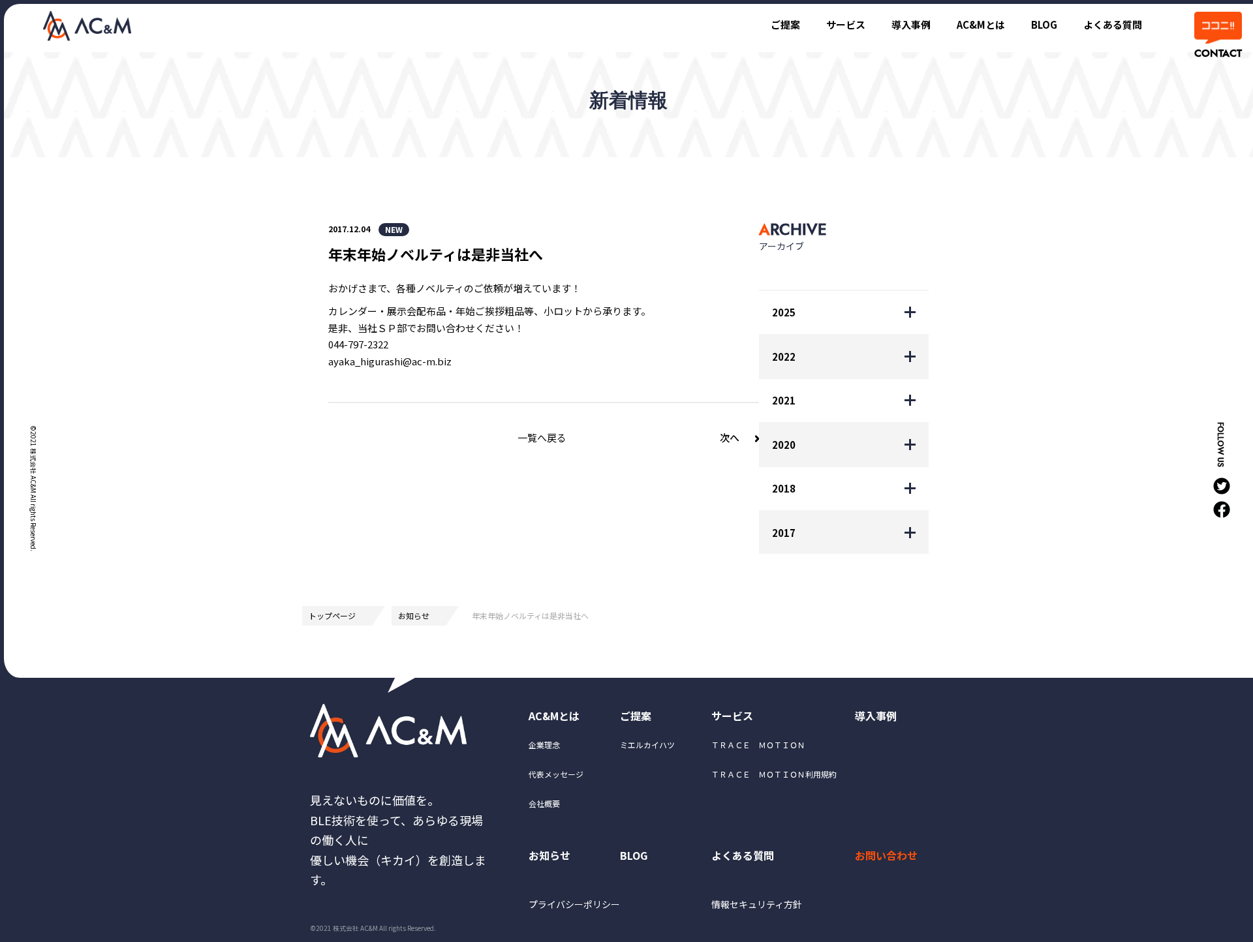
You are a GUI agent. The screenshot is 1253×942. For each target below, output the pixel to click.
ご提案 (785, 24)
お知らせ (413, 615)
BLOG (1044, 24)
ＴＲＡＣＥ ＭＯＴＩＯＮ (758, 744)
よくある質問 (1112, 24)
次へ (729, 437)
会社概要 (544, 803)
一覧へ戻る (542, 437)
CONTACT (1217, 53)
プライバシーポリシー (574, 904)
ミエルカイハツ (647, 744)
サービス (845, 24)
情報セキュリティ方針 (756, 904)
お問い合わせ (886, 855)
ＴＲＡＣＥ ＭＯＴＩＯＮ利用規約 (774, 774)
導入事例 (911, 24)
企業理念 (544, 744)
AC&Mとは (981, 24)
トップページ (332, 615)
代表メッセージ (556, 774)
